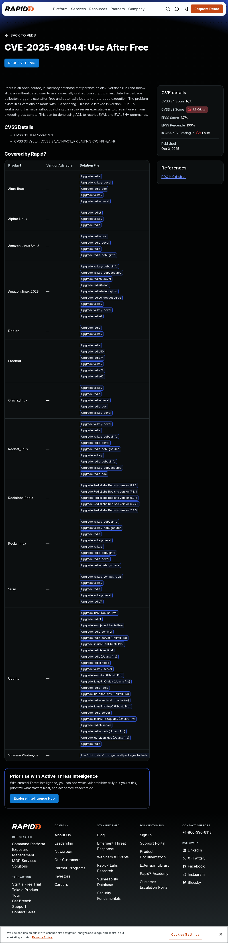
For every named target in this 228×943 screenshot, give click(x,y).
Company (136, 9)
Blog (101, 835)
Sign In (146, 835)
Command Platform (28, 844)
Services (78, 9)
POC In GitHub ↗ (173, 177)
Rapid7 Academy (154, 873)
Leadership (64, 843)
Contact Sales (23, 912)
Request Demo (206, 9)
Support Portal (152, 843)
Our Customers (67, 859)
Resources (98, 9)
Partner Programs (70, 868)
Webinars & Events (113, 857)
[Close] (221, 934)
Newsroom (64, 851)
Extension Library (154, 865)
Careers (61, 884)
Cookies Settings (185, 935)
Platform (60, 9)
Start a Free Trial (26, 884)
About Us (63, 835)
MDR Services (24, 860)
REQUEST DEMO (21, 63)
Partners (118, 9)
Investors (62, 876)
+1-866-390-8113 (197, 832)
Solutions (20, 866)
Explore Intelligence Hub (34, 798)
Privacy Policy (42, 937)
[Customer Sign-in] (186, 9)
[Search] (168, 9)
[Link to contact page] (177, 9)
